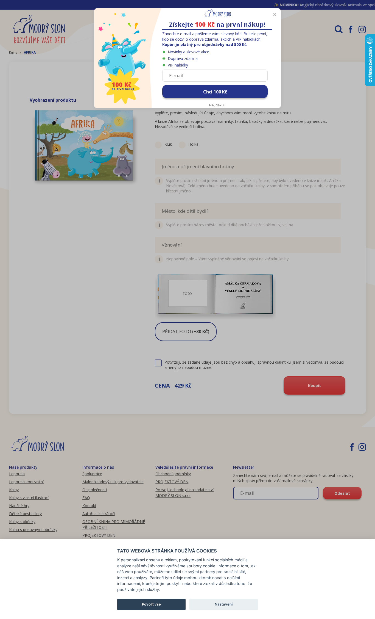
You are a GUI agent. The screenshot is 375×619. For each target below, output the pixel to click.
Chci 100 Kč (215, 92)
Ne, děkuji (217, 105)
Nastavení (224, 604)
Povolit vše (151, 604)
